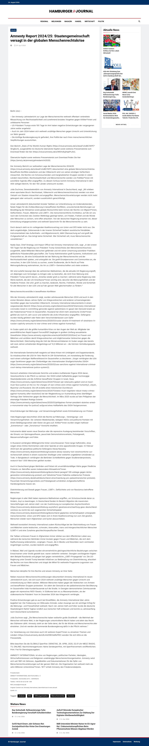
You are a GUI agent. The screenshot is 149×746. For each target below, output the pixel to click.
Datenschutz (127, 742)
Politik (101, 21)
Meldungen (56, 21)
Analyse (22, 696)
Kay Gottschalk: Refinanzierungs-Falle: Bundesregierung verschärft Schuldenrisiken (111, 97)
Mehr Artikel (121, 124)
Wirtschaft (90, 21)
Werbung (137, 742)
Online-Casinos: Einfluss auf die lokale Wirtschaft (111, 51)
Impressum (117, 742)
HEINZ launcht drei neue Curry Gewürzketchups (129, 95)
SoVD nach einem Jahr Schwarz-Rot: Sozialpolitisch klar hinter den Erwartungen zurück (31, 726)
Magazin (68, 21)
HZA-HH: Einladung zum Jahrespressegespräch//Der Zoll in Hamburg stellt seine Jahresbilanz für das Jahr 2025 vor (113, 76)
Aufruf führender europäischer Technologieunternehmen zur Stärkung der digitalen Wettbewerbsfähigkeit (75, 712)
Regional (44, 21)
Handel (78, 21)
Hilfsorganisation (41, 696)
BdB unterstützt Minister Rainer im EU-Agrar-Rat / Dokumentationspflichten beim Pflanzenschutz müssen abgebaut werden (76, 726)
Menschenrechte (57, 696)
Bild (29, 696)
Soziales (71, 696)
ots (16, 690)
